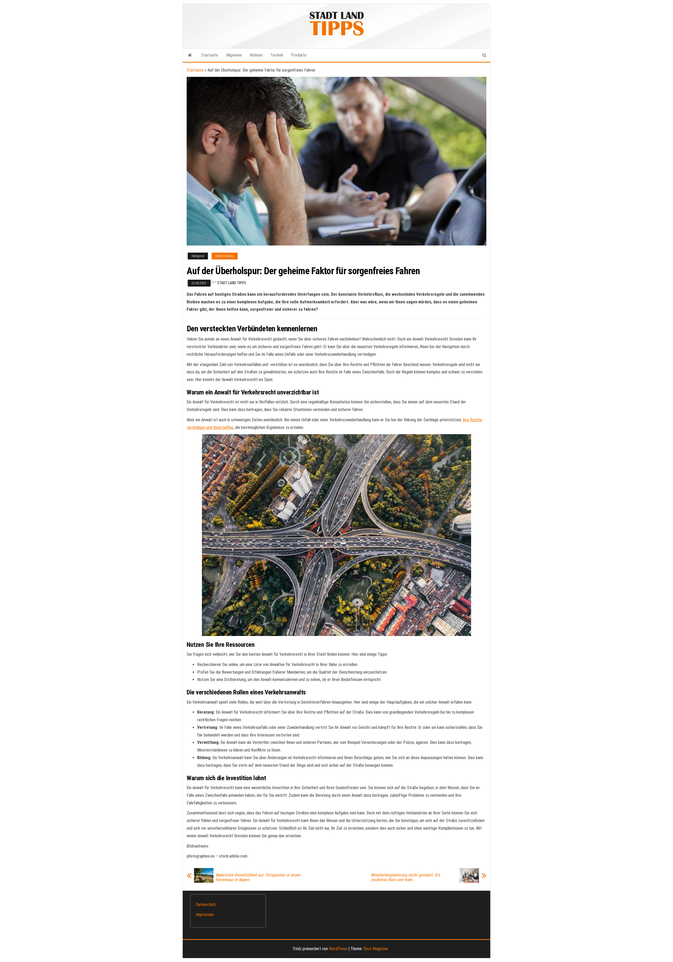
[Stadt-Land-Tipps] (190, 55)
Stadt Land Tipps (231, 283)
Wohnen (256, 55)
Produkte (299, 55)
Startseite (209, 55)
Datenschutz (206, 904)
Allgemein (234, 55)
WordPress (338, 948)
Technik (277, 55)
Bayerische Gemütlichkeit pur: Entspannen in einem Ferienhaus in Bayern (258, 877)
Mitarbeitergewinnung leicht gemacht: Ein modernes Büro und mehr (405, 877)
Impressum (205, 914)
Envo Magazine (376, 948)
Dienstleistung (225, 256)
